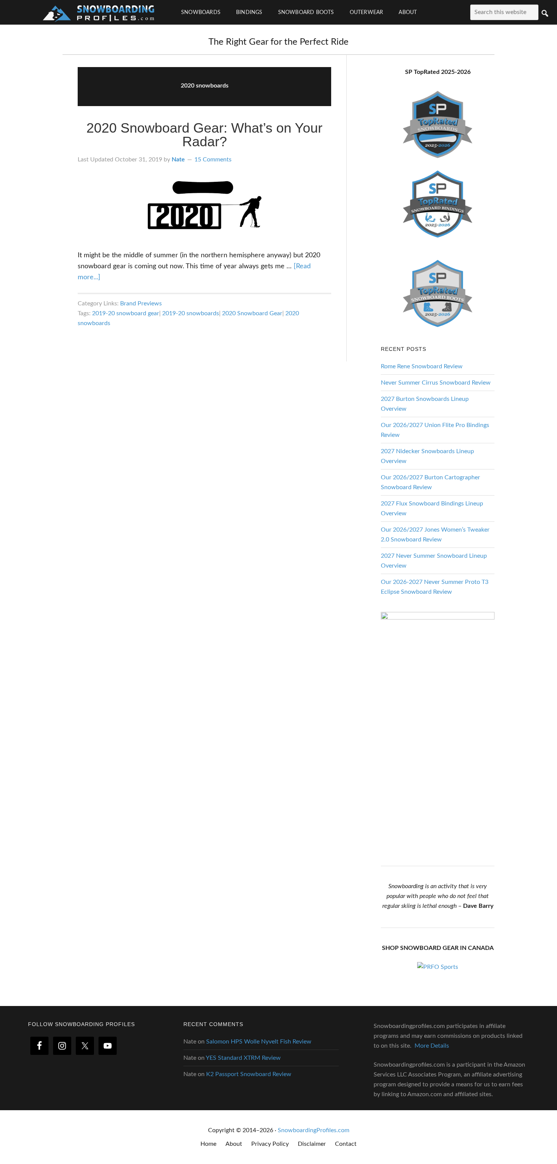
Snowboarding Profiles (98, 12)
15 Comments (213, 159)
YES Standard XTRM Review (243, 1058)
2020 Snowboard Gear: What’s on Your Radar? (204, 134)
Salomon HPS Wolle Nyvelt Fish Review (258, 1042)
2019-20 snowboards (190, 313)
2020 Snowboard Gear (252, 313)
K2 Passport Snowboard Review (248, 1074)
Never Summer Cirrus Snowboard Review (436, 383)
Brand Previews (141, 303)
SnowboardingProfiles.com (313, 1130)
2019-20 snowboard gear (125, 313)
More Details (432, 1046)
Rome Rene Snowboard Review (422, 366)
